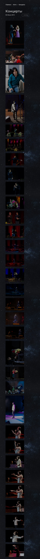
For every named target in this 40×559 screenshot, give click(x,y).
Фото (15, 4)
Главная (8, 4)
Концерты (22, 4)
